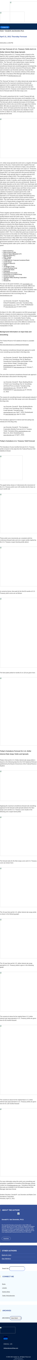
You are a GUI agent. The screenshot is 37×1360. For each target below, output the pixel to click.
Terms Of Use (18, 1358)
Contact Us (4, 27)
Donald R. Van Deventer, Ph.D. (14, 31)
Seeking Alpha (6, 1291)
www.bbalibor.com (28, 284)
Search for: (5, 1268)
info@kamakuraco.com (14, 75)
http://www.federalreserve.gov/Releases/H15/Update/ (14, 344)
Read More (6, 1238)
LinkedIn (4, 1288)
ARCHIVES (5, 1318)
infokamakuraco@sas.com (11, 1348)
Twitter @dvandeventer (8, 1295)
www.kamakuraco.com (6, 295)
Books (4, 1284)
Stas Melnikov (6, 1259)
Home (2, 31)
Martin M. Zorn (6, 1255)
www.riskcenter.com (10, 306)
